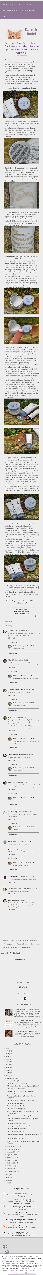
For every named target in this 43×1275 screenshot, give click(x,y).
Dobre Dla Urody (22, 1232)
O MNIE (12, 4)
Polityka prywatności (28, 10)
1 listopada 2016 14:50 (31, 689)
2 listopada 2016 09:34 (26, 862)
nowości (11, 952)
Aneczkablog (12, 812)
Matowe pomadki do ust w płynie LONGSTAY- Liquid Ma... (22, 1112)
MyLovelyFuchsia (14, 754)
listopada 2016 (12, 1081)
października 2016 (13, 1146)
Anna (9, 900)
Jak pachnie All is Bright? (15, 1131)
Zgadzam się (31, 1273)
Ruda (14, 646)
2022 (7, 1059)
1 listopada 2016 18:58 (26, 703)
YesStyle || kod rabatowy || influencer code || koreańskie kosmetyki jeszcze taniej (22, 1221)
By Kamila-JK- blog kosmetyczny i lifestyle (21, 1219)
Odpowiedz (11, 638)
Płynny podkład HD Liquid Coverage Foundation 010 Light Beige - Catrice (27, 1010)
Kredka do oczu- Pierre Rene (27, 1031)
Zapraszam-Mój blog (15, 850)
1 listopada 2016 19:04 (26, 797)
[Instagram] (25, 998)
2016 (7, 1076)
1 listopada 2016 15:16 (28, 754)
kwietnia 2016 (12, 1163)
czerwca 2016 (12, 1157)
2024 (7, 1054)
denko (2, 953)
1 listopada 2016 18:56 (26, 646)
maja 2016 (10, 1160)
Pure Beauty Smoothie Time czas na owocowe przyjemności (21, 1208)
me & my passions (21, 1193)
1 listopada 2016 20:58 (24, 841)
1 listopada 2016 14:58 (20, 717)
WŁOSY (20, 4)
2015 (7, 1175)
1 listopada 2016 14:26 (21, 660)
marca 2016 (11, 1166)
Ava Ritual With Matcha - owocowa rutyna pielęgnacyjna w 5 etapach (21, 1202)
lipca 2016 (10, 1155)
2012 (7, 1183)
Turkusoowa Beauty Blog (22, 1200)
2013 (7, 1180)
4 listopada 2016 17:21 (19, 900)
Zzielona (11, 630)
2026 (7, 1048)
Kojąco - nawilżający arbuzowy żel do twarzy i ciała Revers (21, 1195)
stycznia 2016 (12, 1171)
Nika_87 (11, 660)
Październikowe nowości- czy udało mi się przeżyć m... (24, 1135)
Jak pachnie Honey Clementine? (17, 1083)
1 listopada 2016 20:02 (25, 812)
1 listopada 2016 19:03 (26, 768)
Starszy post (35, 944)
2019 (7, 1067)
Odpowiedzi (14, 642)
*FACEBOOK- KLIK (21, 612)
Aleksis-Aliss (12, 841)
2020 (7, 1065)
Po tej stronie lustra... (22, 1213)
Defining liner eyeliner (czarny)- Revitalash (21, 1126)
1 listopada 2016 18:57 (26, 675)
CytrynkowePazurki (15, 888)
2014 (7, 1177)
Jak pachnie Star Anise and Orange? (19, 1116)
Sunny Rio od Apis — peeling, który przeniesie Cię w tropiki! (22, 1228)
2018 (7, 1070)
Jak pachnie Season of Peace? (17, 1123)
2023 (7, 1056)
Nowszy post (8, 944)
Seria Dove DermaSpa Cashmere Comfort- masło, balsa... (23, 1142)
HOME (5, 4)
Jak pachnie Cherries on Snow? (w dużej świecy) (23, 1086)
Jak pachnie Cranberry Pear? (16, 1109)
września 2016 (12, 1149)
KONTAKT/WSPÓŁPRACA (10, 10)
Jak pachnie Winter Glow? (15, 1103)
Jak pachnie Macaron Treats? (16, 1138)
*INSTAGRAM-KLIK (22, 614)
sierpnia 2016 (12, 1152)
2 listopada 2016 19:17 (30, 888)
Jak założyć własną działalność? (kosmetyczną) (22, 1100)
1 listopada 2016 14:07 (21, 630)
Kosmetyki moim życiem (22, 1226)
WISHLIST (28, 4)
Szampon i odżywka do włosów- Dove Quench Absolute (22, 1119)
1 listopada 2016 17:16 (20, 782)
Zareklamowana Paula (16, 689)
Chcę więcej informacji (17, 1273)
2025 (7, 1051)
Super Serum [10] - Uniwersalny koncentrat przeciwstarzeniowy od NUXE (22, 1235)
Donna (10, 782)
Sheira (10, 717)
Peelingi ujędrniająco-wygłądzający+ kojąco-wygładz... (21, 1097)
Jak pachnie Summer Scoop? (16, 1128)
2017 (7, 1073)
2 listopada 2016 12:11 (27, 877)
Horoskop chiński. (27, 1020)
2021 (7, 1062)
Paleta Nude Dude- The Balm (16, 1106)
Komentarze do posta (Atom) (20, 947)
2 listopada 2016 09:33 (26, 827)
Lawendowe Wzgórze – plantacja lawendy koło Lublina (22, 1215)
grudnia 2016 (11, 1078)
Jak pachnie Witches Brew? (16, 1089)
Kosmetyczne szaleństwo (22, 1206)
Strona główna (21, 944)
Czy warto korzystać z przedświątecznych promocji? (21, 1092)
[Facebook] (21, 998)
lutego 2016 (11, 1168)
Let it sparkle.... (13, 877)
